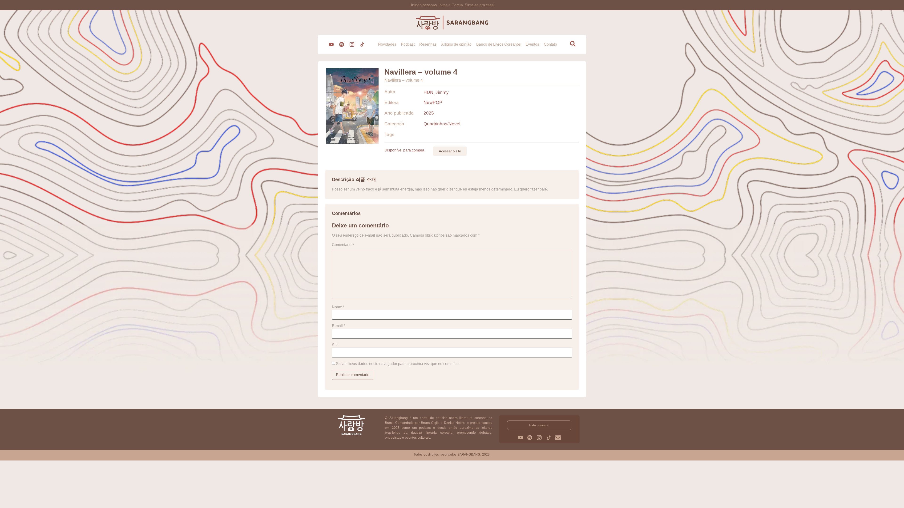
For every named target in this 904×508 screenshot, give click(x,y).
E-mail (338, 326)
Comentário (343, 245)
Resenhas (427, 44)
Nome (338, 307)
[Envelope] (558, 438)
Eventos (532, 44)
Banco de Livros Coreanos (498, 44)
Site (335, 345)
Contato (550, 44)
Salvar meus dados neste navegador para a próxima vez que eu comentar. (398, 364)
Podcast (408, 44)
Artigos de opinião (456, 44)
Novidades (387, 44)
